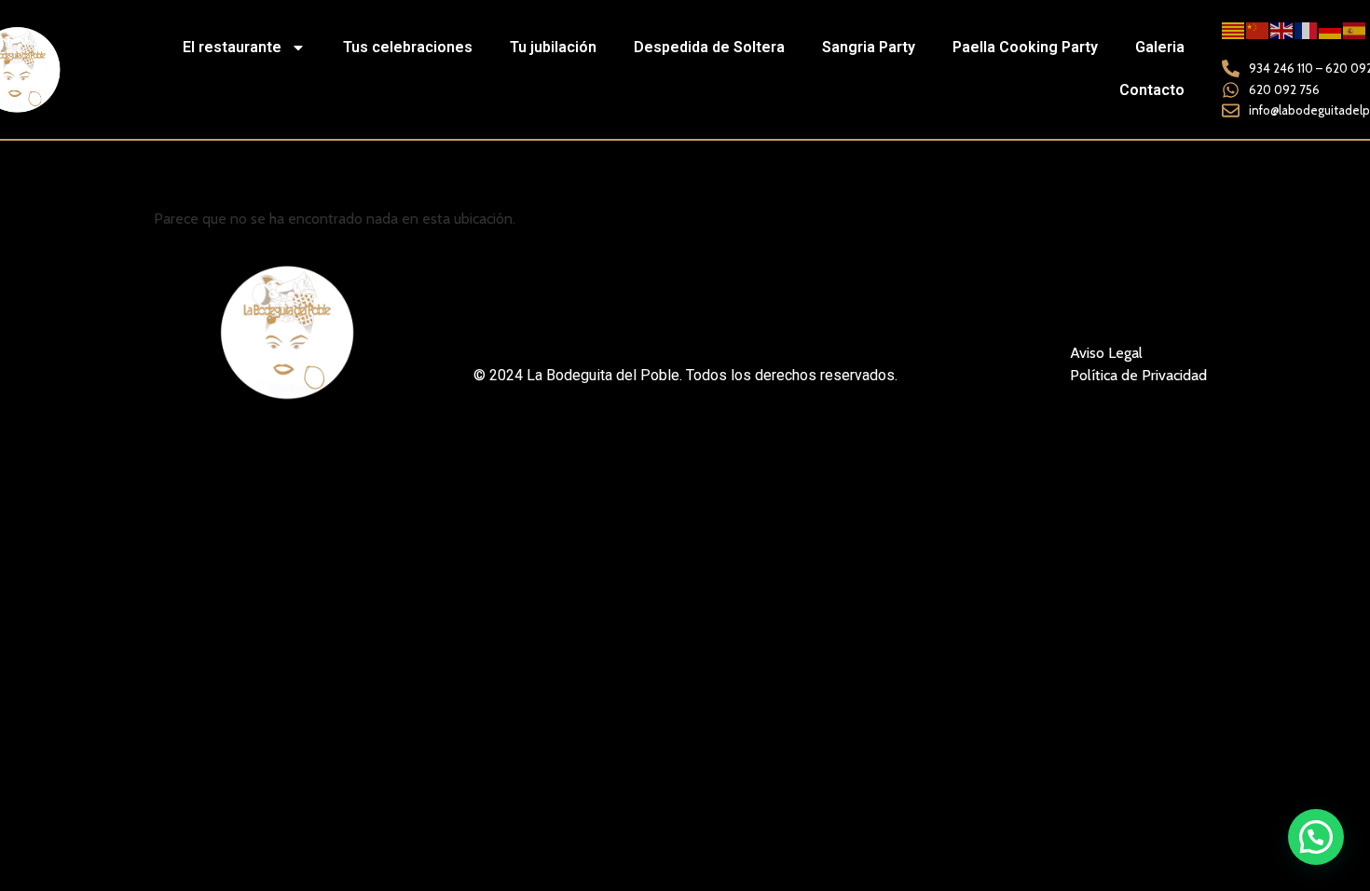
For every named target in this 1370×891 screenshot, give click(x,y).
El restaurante (232, 47)
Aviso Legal (1106, 353)
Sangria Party (868, 47)
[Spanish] (1355, 29)
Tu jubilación (553, 47)
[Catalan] (1234, 29)
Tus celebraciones (408, 47)
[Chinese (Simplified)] (1258, 29)
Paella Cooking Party (1025, 47)
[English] (1282, 29)
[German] (1331, 29)
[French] (1307, 29)
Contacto (1152, 90)
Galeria (1160, 47)
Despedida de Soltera (709, 47)
